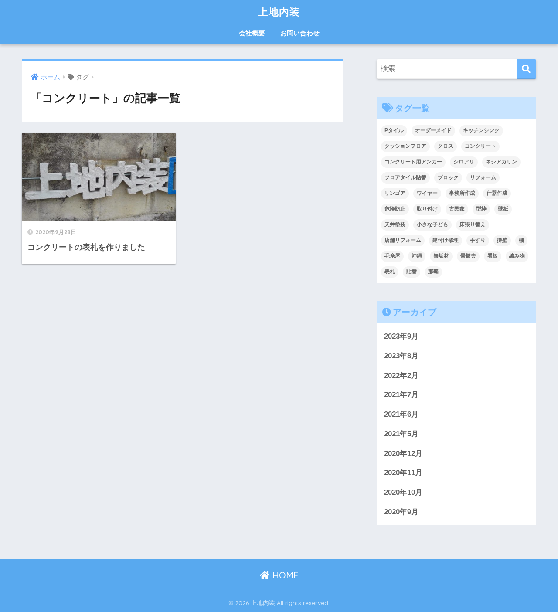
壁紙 (503, 209)
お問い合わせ (300, 33)
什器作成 (497, 193)
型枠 (481, 209)
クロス (445, 146)
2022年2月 (401, 375)
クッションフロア (405, 146)
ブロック (448, 177)
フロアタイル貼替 (405, 177)
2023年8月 (401, 356)
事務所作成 (462, 193)
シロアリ (463, 162)
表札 (389, 272)
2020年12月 (403, 453)
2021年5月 (401, 434)
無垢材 (441, 256)
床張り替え (472, 224)
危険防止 (394, 209)
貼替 (411, 272)
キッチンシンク (481, 130)
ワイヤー (427, 193)
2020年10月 (403, 492)
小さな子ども (432, 224)
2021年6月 (401, 414)
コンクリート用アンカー (413, 162)
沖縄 (417, 256)
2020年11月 (403, 473)
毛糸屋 (392, 256)
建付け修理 (445, 240)
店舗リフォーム (402, 240)
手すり (478, 240)
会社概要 (252, 33)
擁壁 (502, 240)
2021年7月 (401, 395)
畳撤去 (468, 256)
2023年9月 (401, 336)
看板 (492, 256)
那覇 (433, 272)
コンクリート (480, 146)
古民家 (457, 209)
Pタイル (394, 130)
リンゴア (394, 193)
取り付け (427, 209)
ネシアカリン (501, 162)
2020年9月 (401, 512)
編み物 (517, 256)
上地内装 (279, 11)
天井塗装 (394, 224)
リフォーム (483, 177)
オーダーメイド (433, 130)
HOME (284, 575)
